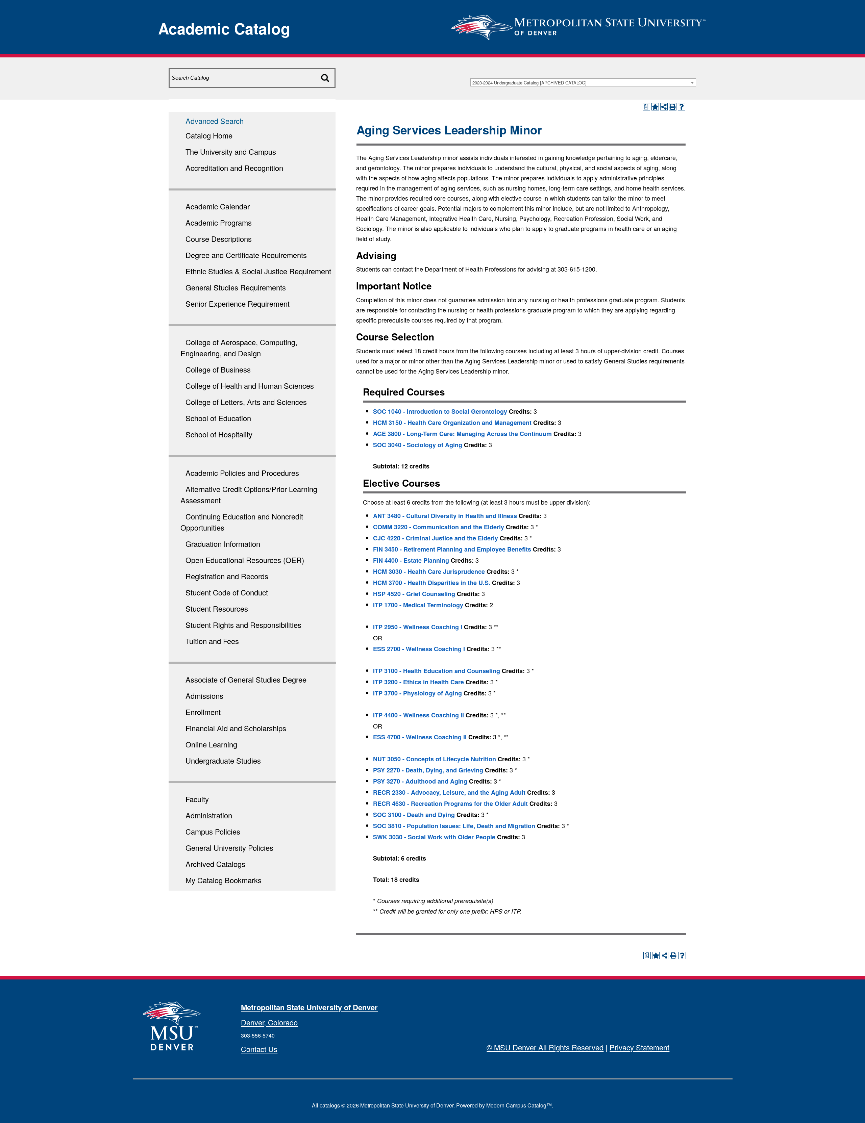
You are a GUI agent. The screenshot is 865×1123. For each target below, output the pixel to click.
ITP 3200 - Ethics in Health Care (418, 682)
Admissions (204, 695)
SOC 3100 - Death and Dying (414, 814)
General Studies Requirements (236, 287)
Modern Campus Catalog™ (519, 1105)
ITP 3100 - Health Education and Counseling (436, 670)
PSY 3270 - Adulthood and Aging (420, 781)
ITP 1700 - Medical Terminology (418, 605)
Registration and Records (227, 576)
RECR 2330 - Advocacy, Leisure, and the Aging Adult (449, 792)
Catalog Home (209, 135)
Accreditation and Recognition (234, 167)
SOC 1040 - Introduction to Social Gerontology (440, 411)
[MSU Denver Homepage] (578, 25)
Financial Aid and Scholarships (236, 728)
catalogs (330, 1105)
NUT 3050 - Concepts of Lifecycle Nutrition (434, 759)
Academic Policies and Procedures (242, 472)
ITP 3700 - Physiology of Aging (417, 693)
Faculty (197, 799)
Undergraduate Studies (223, 760)
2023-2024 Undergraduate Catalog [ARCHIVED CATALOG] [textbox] (529, 82)
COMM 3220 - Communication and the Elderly (438, 526)
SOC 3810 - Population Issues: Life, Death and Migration (454, 825)
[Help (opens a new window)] (681, 106)
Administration (209, 815)
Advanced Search (215, 121)
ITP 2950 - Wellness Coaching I (417, 626)
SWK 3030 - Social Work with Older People (434, 837)
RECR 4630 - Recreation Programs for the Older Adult (450, 803)
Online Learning (211, 744)
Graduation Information (223, 543)
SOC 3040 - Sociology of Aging (417, 444)
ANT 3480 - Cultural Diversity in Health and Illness (445, 515)
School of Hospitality (219, 434)
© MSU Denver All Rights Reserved (545, 1047)
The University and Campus (231, 151)
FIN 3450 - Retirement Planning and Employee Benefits (452, 549)
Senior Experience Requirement (238, 303)
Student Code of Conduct (227, 592)
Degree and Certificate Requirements (246, 255)
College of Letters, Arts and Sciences (246, 402)
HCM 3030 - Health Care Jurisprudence (429, 571)
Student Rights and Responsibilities (243, 624)
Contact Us (259, 1049)
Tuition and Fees (212, 641)
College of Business (218, 369)
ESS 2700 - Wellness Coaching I (419, 648)
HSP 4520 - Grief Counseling (414, 593)
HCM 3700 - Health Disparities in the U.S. (431, 582)
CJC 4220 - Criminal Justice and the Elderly (435, 538)
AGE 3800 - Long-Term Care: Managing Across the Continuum (462, 433)
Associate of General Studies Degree (246, 679)
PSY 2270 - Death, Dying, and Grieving (428, 770)
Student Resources (217, 608)
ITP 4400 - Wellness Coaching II (418, 715)
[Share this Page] (664, 106)
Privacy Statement (639, 1047)
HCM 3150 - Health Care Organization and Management (452, 422)
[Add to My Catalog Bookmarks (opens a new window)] (655, 106)
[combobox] (583, 82)
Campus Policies (213, 831)
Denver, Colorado (269, 1022)
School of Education (218, 418)
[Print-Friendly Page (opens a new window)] (672, 106)
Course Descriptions (219, 238)
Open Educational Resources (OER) (245, 560)
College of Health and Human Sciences (250, 385)
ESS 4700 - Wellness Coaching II (420, 737)
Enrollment (203, 712)
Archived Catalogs (215, 864)
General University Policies (229, 847)
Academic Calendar (218, 206)
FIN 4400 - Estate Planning (411, 560)
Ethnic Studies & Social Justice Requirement (258, 271)
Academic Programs (219, 222)
